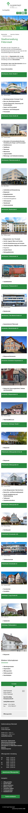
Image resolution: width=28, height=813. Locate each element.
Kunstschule (6, 589)
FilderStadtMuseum (8, 419)
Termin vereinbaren (10, 796)
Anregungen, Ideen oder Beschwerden (11, 63)
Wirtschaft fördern (8, 785)
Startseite (4, 34)
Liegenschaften (7, 153)
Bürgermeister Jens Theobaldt (11, 239)
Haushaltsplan (7, 675)
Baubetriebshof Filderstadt (10, 324)
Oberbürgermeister (8, 666)
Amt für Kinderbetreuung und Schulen (13, 243)
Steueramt (6, 149)
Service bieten (14, 34)
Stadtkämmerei (7, 145)
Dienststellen (16, 59)
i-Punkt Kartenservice (9, 196)
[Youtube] (23, 13)
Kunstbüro (6, 591)
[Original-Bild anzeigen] (14, 176)
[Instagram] (20, 13)
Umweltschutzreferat (9, 500)
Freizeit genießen (8, 790)
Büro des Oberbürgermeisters (11, 101)
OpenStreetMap (7, 697)
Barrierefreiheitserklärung (8, 744)
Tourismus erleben (8, 788)
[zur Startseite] (14, 5)
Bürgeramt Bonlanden (9, 356)
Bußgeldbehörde (8, 194)
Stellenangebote (7, 673)
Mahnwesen (6, 151)
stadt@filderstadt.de (8, 701)
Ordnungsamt (7, 200)
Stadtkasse (6, 147)
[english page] (26, 13)
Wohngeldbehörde (8, 252)
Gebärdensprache (6, 748)
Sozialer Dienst (7, 250)
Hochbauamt (6, 530)
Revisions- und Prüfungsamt (11, 109)
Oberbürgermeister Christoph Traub (13, 99)
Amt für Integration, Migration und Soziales (15, 245)
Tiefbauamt (6, 498)
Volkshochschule (8, 559)
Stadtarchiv (6, 620)
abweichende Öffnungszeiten (10, 772)
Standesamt (6, 203)
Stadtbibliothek (7, 281)
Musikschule (6, 311)
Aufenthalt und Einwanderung (11, 190)
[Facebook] (18, 13)
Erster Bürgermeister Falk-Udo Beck (13, 490)
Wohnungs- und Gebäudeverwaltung (13, 155)
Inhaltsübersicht (7, 791)
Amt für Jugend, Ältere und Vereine (13, 241)
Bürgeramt (6, 192)
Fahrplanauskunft (8, 698)
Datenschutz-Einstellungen (8, 742)
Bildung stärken (7, 786)
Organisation (16, 56)
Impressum (4, 740)
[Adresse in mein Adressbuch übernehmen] (23, 691)
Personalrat (6, 111)
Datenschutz (11, 740)
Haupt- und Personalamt (10, 107)
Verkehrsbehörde (8, 205)
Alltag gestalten (7, 782)
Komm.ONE (21, 808)
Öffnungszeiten (7, 671)
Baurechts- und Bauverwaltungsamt (13, 492)
